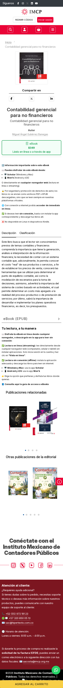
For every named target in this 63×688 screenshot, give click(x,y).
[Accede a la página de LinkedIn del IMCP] (32, 3)
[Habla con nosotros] (56, 670)
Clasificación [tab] (27, 233)
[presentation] (29, 444)
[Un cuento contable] (18, 418)
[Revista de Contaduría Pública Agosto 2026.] (18, 483)
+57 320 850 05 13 (19, 618)
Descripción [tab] (9, 233)
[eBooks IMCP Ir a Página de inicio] (31, 12)
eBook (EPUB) (15, 319)
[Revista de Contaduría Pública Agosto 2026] (45, 483)
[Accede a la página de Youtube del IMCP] (36, 3)
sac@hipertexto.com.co (19, 622)
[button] (26, 450)
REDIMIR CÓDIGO (24, 19)
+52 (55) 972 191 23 (17, 613)
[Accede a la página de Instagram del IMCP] (23, 3)
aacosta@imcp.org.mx (36, 661)
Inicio (8, 42)
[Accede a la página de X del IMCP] (27, 3)
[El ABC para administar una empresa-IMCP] (45, 418)
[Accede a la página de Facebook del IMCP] (18, 3)
